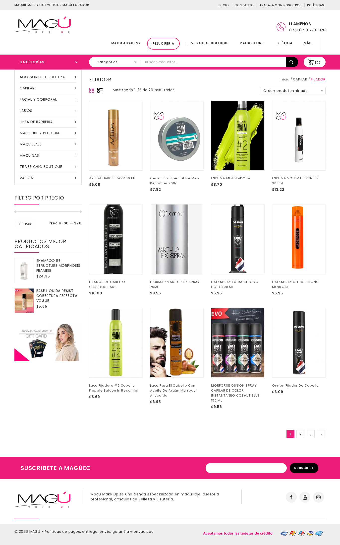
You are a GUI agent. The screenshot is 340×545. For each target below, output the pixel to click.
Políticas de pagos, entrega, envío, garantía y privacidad (99, 531)
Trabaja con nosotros (280, 5)
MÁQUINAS (29, 155)
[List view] (100, 90)
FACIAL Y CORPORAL (38, 99)
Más (308, 43)
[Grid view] (92, 90)
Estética (283, 43)
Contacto (244, 5)
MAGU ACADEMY (126, 43)
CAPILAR (27, 88)
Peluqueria (163, 43)
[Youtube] (304, 497)
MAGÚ (35, 531)
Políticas (315, 5)
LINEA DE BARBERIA (36, 121)
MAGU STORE (251, 43)
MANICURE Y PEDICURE (40, 133)
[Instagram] (318, 497)
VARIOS (26, 177)
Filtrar (25, 224)
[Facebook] (291, 497)
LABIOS (26, 110)
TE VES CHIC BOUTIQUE (207, 43)
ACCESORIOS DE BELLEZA (42, 76)
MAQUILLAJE (31, 144)
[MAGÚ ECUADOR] (43, 24)
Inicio (224, 5)
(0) (318, 62)
